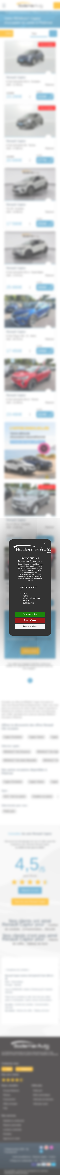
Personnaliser (30, 626)
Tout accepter (30, 614)
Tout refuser (30, 620)
